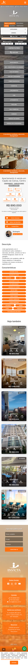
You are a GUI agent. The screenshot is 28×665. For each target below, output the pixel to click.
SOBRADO (14, 114)
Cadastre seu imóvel (14, 627)
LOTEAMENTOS (14, 100)
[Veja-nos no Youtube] (19, 584)
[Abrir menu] (25, 2)
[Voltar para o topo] (4, 649)
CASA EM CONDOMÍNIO (14, 76)
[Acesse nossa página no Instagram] (15, 584)
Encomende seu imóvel (14, 629)
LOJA (14, 95)
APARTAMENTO (14, 62)
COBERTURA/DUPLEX (14, 81)
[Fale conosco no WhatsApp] (12, 584)
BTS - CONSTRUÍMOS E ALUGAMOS (14, 67)
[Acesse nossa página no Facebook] (8, 584)
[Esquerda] (1, 153)
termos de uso (16, 659)
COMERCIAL (14, 86)
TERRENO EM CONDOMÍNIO (14, 123)
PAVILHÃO (14, 104)
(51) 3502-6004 (22, 6)
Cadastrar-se (14, 549)
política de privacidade (6, 659)
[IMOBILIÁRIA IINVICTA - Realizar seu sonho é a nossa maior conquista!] (14, 14)
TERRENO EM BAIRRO (14, 118)
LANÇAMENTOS (14, 90)
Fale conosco (14, 631)
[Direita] (26, 153)
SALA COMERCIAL (14, 109)
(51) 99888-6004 (8, 6)
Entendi (14, 662)
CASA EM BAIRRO (14, 72)
